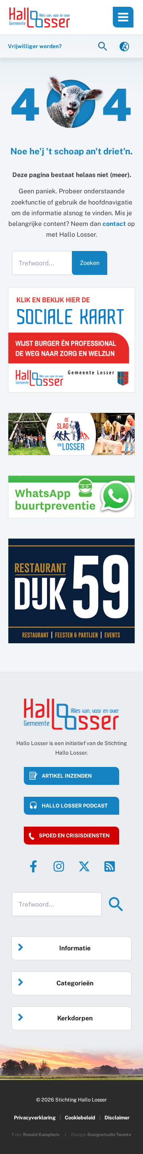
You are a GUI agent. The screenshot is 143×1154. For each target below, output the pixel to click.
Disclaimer (116, 1118)
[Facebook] (33, 866)
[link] (124, 46)
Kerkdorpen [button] (75, 1018)
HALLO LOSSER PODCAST (75, 806)
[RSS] (110, 866)
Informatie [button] (75, 948)
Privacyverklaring (35, 1118)
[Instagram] (59, 866)
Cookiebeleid (80, 1118)
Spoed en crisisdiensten (74, 836)
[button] (104, 46)
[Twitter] (84, 866)
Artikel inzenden (67, 776)
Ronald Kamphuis (41, 1134)
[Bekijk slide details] (71, 591)
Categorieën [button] (74, 983)
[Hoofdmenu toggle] (123, 17)
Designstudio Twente (109, 1134)
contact (114, 224)
